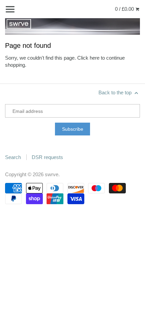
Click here (88, 58)
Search (13, 157)
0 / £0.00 (125, 9)
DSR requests (47, 157)
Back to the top (115, 92)
